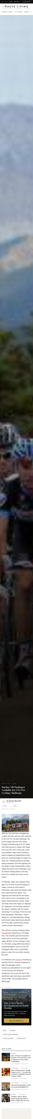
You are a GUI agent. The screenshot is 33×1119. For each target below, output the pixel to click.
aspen (4, 1030)
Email (15, 805)
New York (16, 1)
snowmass (12, 1030)
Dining (26, 12)
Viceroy (18, 960)
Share (5, 805)
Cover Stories (7, 12)
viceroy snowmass (8, 1038)
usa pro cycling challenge (10, 1034)
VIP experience (21, 1038)
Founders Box (6, 933)
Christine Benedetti (15, 801)
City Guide (18, 12)
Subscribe (26, 1)
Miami (11, 1)
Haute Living (6, 783)
